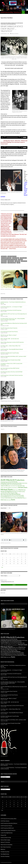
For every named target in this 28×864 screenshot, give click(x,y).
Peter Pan (20, 259)
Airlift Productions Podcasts (6, 825)
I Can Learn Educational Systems (15, 484)
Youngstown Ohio (11, 262)
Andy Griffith (8, 481)
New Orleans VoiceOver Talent (11, 492)
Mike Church (15, 489)
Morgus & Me (3, 835)
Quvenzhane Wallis (20, 495)
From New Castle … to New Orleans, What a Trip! (10, 345)
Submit (14, 584)
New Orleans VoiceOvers (6, 847)
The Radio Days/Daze (5, 851)
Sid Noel (18, 496)
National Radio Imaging (5, 839)
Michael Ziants (22, 487)
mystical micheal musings (6, 837)
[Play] (2, 137)
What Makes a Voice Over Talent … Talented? (12, 28)
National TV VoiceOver (5, 842)
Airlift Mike (4, 256)
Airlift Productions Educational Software (9, 823)
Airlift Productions (12, 256)
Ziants (18, 262)
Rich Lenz (8, 496)
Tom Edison (17, 261)
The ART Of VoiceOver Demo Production (9, 328)
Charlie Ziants (24, 483)
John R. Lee (15, 485)
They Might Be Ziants (5, 854)
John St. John (3, 487)
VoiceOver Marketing (11, 24)
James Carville (4, 485)
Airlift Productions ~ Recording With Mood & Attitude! (12, 349)
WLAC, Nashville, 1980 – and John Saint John (10, 338)
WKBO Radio (3, 499)
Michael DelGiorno (14, 487)
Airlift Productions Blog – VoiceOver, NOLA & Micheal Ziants (11, 12)
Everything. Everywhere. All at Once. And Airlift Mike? (11, 371)
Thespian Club (11, 261)
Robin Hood (4, 261)
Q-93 (15, 495)
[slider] (25, 137)
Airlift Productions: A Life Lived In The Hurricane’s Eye (12, 375)
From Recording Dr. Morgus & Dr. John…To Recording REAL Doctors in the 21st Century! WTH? (13, 319)
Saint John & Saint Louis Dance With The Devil (10, 368)
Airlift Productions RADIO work (7, 828)
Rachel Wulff (3, 496)
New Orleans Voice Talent (6, 494)
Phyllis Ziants (11, 495)
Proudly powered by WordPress (6, 862)
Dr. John (2, 484)
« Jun (2, 567)
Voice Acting (24, 261)
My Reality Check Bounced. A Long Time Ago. (10, 352)
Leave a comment (14, 33)
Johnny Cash (10, 485)
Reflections (3, 849)
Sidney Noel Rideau (13, 496)
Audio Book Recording (16, 483)
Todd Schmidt (7, 497)
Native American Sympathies (6, 844)
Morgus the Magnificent (7, 491)
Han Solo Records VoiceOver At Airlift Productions (11, 310)
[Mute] (22, 137)
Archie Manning (13, 481)
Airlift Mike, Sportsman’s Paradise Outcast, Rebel (10, 360)
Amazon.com (3, 481)
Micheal (2, 764)
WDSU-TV (24, 655)
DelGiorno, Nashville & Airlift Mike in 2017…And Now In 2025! (13, 356)
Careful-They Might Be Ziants (7, 832)
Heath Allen (6, 484)
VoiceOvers (4, 262)
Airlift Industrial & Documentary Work (8, 818)
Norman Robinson (16, 494)
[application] (14, 137)
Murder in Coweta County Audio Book (9, 259)
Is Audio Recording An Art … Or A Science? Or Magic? (11, 306)
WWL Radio (9, 499)
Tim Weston (3, 655)
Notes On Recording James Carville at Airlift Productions (12, 342)
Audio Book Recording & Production (9, 23)
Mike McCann (22, 490)
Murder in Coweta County (19, 491)
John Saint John (21, 485)
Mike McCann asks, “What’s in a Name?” (9, 335)
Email (4, 580)
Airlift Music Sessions (5, 821)
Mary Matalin (8, 487)
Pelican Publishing (4, 495)
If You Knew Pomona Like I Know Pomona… (9, 331)
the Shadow (22, 496)
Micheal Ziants (7, 489)
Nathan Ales (3, 492)
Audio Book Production (6, 483)
